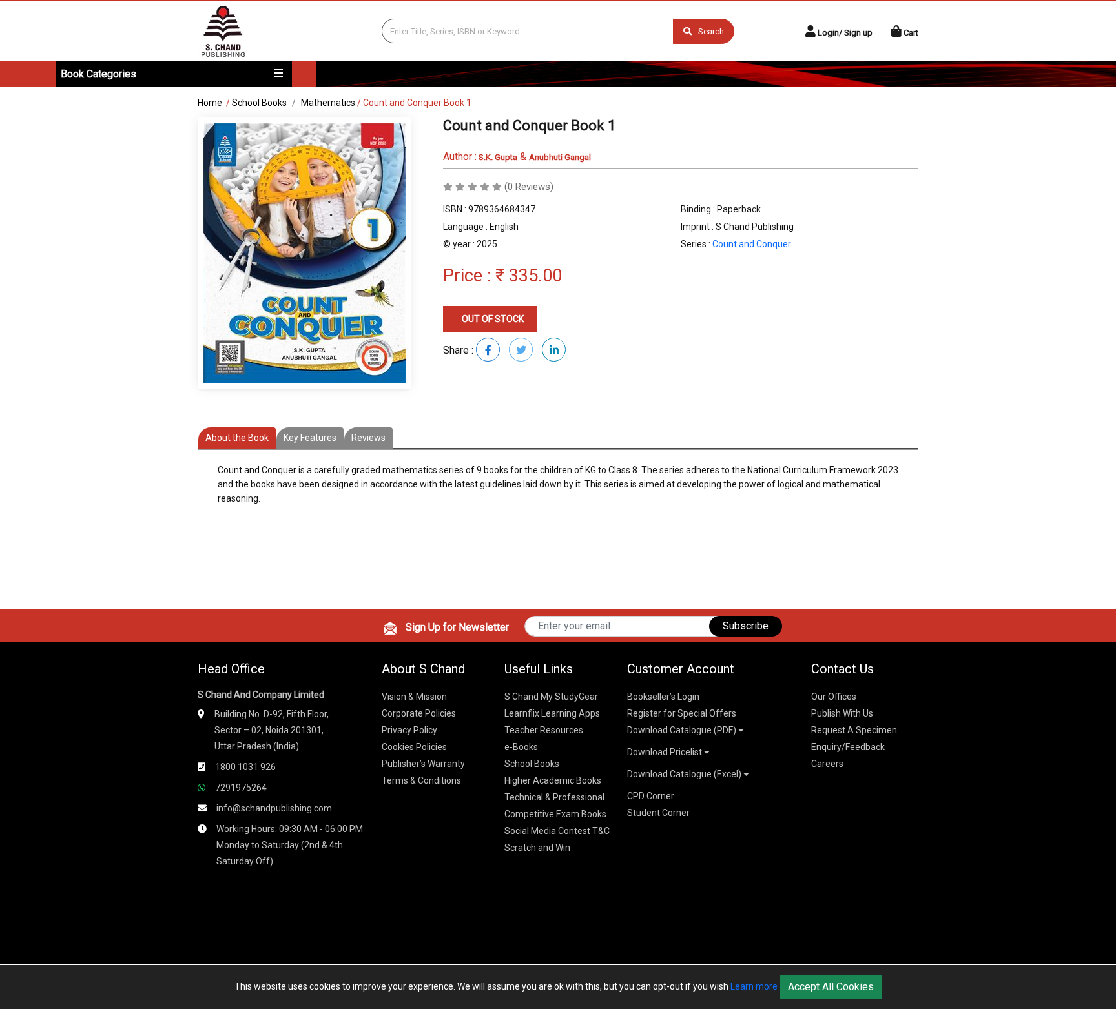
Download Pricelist (665, 752)
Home (210, 102)
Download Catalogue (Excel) (685, 774)
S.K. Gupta (497, 157)
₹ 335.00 (528, 275)
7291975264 (241, 787)
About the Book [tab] (237, 438)
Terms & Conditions (421, 780)
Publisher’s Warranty (423, 764)
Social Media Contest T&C (557, 831)
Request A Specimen (854, 730)
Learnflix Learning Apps (552, 713)
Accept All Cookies (831, 987)
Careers (827, 764)
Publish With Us (842, 713)
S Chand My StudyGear (551, 696)
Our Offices (833, 696)
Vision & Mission (414, 696)
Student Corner (658, 813)
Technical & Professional (554, 797)
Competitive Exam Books (555, 814)
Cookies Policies (414, 747)
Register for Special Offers (681, 713)
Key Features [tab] (310, 438)
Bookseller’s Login (663, 696)
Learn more (754, 986)
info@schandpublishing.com (274, 808)
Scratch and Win (537, 847)
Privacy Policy (409, 730)
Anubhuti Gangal (560, 157)
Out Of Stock (492, 319)
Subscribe (746, 626)
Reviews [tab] (368, 438)
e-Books (521, 747)
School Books (259, 102)
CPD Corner (650, 796)
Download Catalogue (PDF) (682, 730)
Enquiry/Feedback (848, 747)
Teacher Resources (543, 730)
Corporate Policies (419, 713)
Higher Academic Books (552, 780)
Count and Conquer (751, 244)
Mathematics (328, 102)
